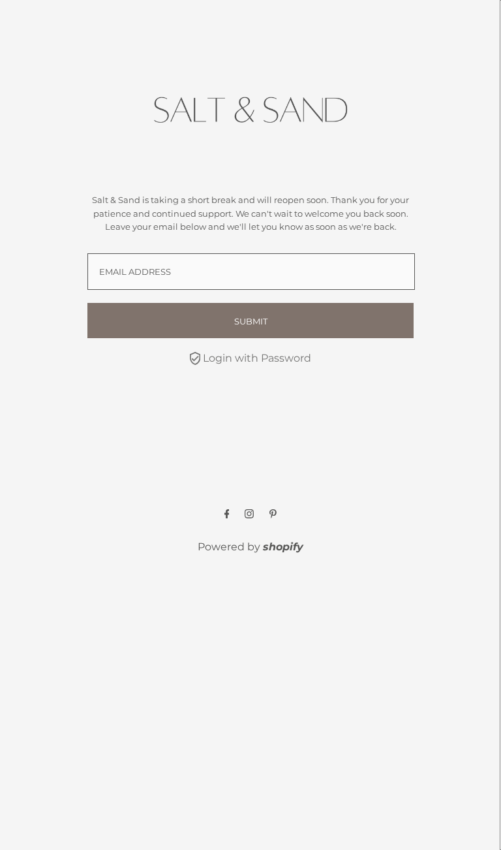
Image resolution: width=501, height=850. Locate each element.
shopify (283, 547)
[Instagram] (249, 515)
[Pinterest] (273, 515)
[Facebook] (227, 515)
